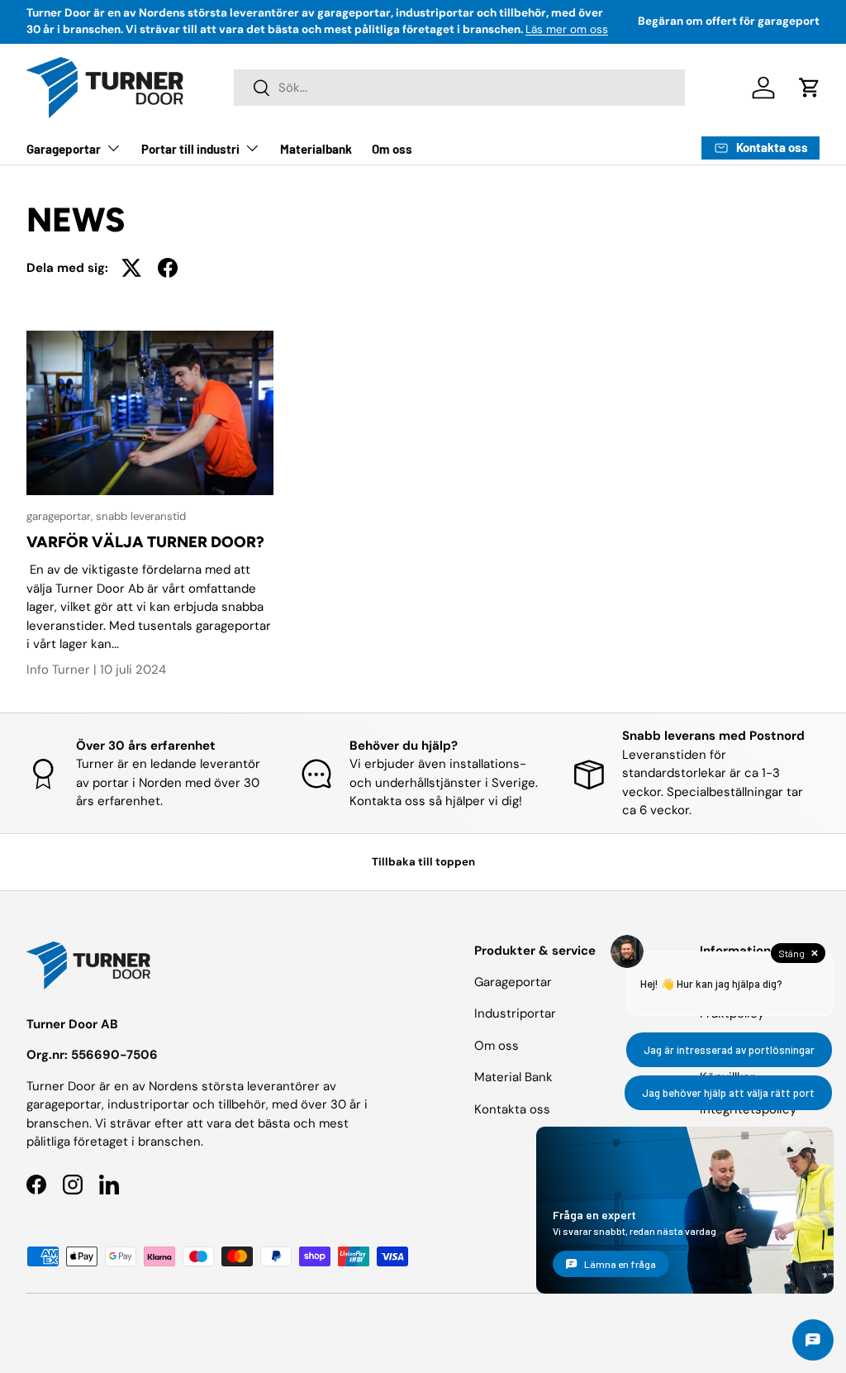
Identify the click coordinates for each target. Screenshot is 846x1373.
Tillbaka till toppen (423, 862)
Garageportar (513, 982)
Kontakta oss (512, 1109)
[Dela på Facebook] (168, 268)
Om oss (392, 148)
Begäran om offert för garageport (729, 21)
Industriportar (515, 1013)
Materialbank (316, 148)
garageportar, (61, 516)
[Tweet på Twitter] (131, 268)
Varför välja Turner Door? (145, 541)
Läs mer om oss (566, 29)
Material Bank (513, 1077)
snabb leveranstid (141, 516)
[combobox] (459, 87)
